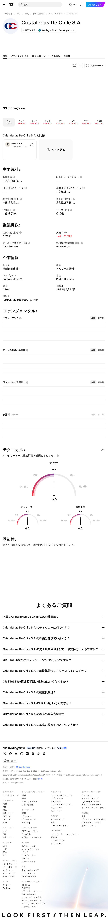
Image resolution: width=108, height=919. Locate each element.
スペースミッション (31, 849)
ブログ (25, 852)
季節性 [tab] (67, 55)
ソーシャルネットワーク (61, 795)
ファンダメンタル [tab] (20, 55)
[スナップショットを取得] (74, 65)
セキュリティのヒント (31, 900)
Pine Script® (8, 876)
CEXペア (7, 816)
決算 (5, 849)
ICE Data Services (22, 767)
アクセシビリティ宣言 (31, 897)
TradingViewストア (30, 870)
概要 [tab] (5, 55)
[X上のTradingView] (5, 754)
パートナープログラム (91, 822)
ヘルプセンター (29, 855)
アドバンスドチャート (91, 804)
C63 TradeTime (29, 876)
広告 (84, 816)
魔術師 (54, 837)
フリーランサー (58, 840)
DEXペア (7, 819)
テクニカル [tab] (54, 55)
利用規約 (26, 885)
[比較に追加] (31, 144)
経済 (5, 846)
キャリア (26, 858)
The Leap (26, 822)
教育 (53, 822)
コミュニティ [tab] (39, 55)
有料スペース (57, 843)
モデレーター (57, 810)
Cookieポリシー (29, 894)
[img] (70, 30)
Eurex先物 (26, 834)
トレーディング (58, 819)
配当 (5, 852)
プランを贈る (28, 804)
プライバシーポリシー (31, 891)
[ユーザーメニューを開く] (82, 4)
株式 (5, 804)
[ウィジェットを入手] (80, 65)
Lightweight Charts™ (91, 801)
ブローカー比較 (29, 819)
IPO (4, 855)
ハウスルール (57, 807)
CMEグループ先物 (30, 831)
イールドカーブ (10, 867)
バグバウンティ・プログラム (34, 903)
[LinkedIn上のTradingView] (27, 754)
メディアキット (29, 861)
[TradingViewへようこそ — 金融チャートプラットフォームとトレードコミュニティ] (14, 108)
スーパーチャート (11, 795)
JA (74, 4)
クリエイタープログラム (61, 804)
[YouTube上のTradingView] (16, 754)
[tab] (93, 318)
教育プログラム (88, 825)
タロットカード (29, 873)
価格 (24, 798)
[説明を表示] (13, 177)
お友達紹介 (56, 801)
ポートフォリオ (10, 864)
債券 (5, 810)
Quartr (39, 779)
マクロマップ (9, 873)
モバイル (7, 885)
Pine (5, 822)
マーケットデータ (30, 801)
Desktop (7, 888)
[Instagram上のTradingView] (22, 754)
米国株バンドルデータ (31, 837)
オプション (8, 870)
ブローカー (27, 816)
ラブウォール (57, 798)
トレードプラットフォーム (93, 807)
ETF (4, 807)
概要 (24, 813)
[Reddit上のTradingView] (44, 754)
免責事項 (26, 888)
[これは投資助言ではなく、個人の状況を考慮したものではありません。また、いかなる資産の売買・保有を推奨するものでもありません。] (58, 455)
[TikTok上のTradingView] (38, 754)
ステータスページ (30, 906)
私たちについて (29, 846)
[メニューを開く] (4, 4)
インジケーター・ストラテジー (64, 834)
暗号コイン (8, 813)
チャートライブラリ (90, 798)
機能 (24, 795)
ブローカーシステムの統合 (93, 819)
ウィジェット (87, 795)
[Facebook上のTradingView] (10, 754)
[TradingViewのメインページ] (11, 4)
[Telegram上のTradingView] (33, 754)
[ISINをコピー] (31, 300)
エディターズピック (59, 825)
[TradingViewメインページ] (14, 748)
